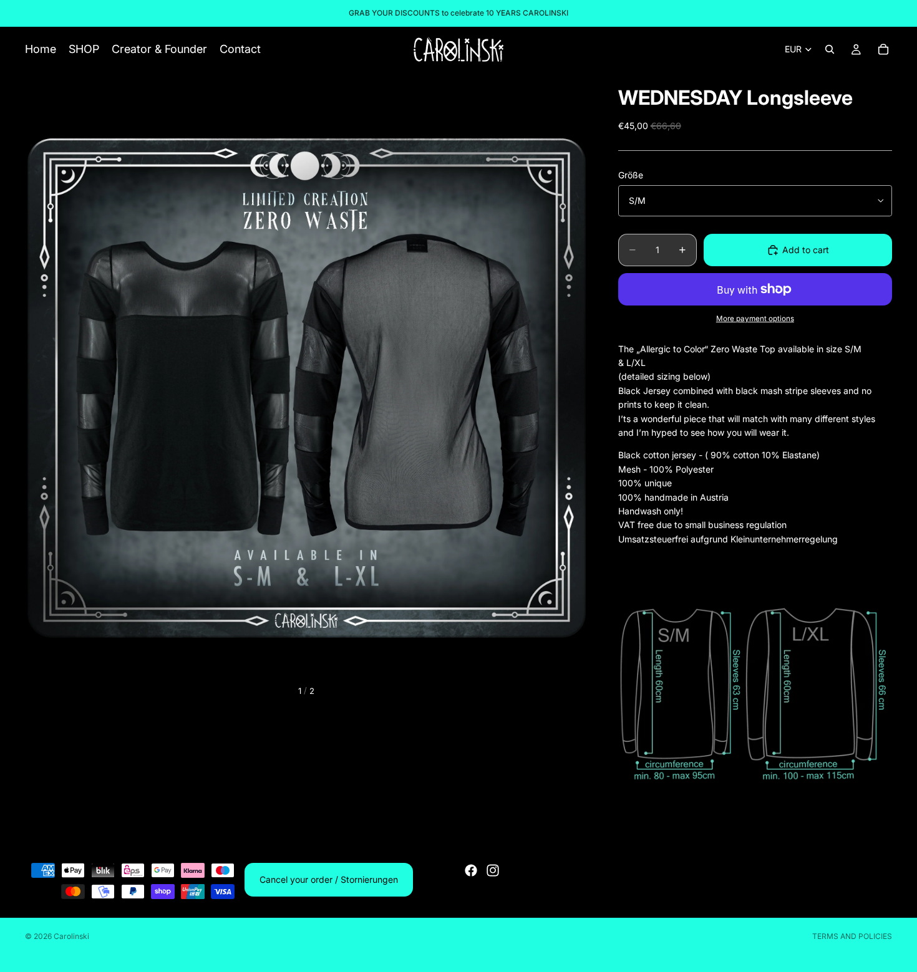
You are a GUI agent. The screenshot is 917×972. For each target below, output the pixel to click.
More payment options (755, 318)
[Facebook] (470, 870)
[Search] (829, 49)
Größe (630, 175)
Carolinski (71, 936)
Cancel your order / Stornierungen (329, 879)
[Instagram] (492, 870)
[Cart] (883, 49)
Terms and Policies (852, 936)
